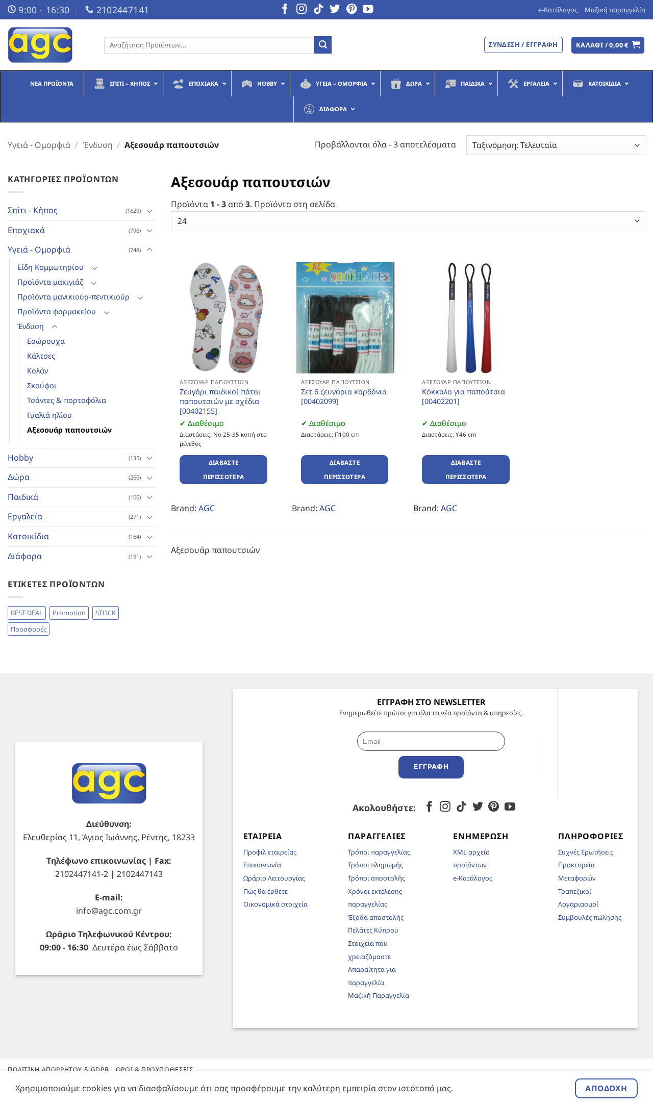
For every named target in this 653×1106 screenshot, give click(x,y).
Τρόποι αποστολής (376, 878)
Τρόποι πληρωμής (375, 864)
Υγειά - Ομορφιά (39, 144)
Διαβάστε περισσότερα (223, 470)
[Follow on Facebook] (285, 9)
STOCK (105, 612)
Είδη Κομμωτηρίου (50, 267)
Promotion (69, 612)
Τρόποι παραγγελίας (379, 852)
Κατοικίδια (28, 536)
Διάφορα (25, 556)
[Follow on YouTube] (368, 9)
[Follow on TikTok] (318, 9)
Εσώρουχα (46, 341)
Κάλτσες (41, 356)
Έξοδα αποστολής (376, 917)
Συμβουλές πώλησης (589, 917)
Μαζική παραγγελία (615, 9)
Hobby (20, 457)
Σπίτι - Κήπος (33, 210)
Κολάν (37, 370)
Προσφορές (28, 629)
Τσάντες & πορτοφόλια (66, 400)
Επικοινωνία (262, 864)
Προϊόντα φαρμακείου (56, 311)
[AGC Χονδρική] (48, 44)
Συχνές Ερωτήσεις (585, 852)
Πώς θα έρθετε (265, 891)
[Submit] (323, 45)
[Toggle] (149, 211)
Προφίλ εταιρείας (269, 852)
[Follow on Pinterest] (351, 9)
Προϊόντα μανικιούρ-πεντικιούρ (73, 296)
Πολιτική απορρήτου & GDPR (58, 1069)
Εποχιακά (26, 230)
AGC (206, 508)
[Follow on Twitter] (335, 9)
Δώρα (19, 477)
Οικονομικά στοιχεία (275, 904)
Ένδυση (98, 144)
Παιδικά (23, 496)
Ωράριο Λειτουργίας (274, 878)
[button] (608, 45)
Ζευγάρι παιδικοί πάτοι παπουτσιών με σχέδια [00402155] (220, 401)
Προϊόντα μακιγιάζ (50, 282)
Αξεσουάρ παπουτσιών (69, 430)
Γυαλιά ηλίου (49, 415)
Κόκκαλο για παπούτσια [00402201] (463, 396)
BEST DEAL (27, 612)
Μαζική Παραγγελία (378, 995)
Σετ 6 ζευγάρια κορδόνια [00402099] (344, 396)
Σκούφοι (42, 385)
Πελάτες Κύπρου (373, 930)
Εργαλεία (25, 516)
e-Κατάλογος (557, 9)
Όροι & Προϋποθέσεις (154, 1069)
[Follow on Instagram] (301, 9)
